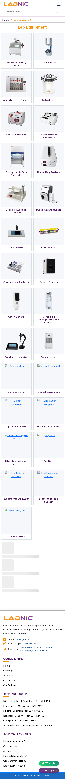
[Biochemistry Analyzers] (49, 119)
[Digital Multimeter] (16, 411)
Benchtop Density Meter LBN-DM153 (23, 715)
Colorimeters (10, 746)
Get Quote (51, 770)
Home (5, 19)
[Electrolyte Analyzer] (16, 483)
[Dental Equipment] (49, 376)
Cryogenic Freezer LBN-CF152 (19, 720)
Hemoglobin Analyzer (15, 756)
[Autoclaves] (49, 84)
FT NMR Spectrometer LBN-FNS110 (23, 710)
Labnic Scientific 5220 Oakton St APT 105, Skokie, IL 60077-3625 (39, 649)
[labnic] (16, 3)
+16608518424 (31, 643)
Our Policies (9, 685)
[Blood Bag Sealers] (49, 156)
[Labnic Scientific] (18, 619)
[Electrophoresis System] (49, 483)
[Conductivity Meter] (16, 341)
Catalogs (8, 670)
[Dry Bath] (49, 445)
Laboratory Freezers (14, 765)
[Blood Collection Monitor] (16, 194)
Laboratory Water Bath (16, 741)
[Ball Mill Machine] (16, 119)
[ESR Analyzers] (16, 520)
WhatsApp (51, 763)
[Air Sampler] (49, 46)
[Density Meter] (16, 376)
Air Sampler (9, 751)
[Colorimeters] (16, 301)
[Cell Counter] (49, 231)
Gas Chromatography (14, 760)
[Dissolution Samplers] (49, 411)
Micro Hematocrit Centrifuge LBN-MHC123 (26, 701)
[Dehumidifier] (49, 341)
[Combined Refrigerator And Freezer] (49, 301)
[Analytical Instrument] (16, 84)
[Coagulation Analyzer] (16, 266)
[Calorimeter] (16, 231)
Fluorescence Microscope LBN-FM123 (23, 706)
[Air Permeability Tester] (16, 46)
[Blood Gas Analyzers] (49, 194)
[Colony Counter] (49, 266)
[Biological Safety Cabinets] (16, 156)
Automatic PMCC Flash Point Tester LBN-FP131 (29, 725)
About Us (8, 675)
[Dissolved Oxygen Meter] (16, 445)
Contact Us (9, 680)
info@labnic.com (26, 639)
